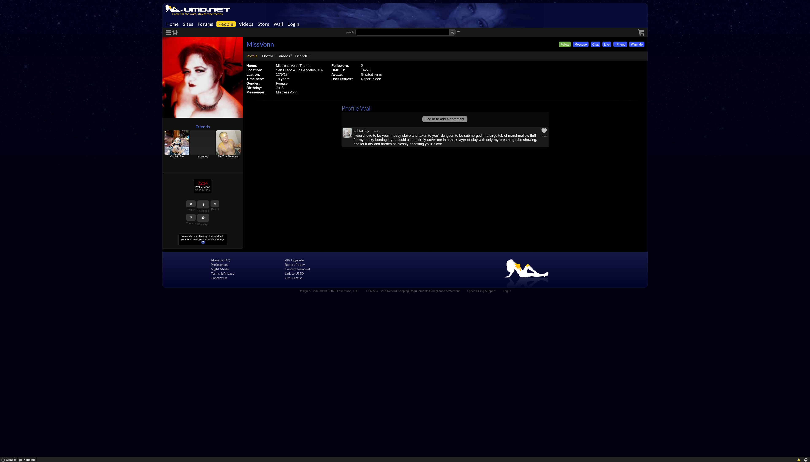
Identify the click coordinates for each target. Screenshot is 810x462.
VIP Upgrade (294, 260)
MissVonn (260, 44)
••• (458, 32)
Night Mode (220, 269)
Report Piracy (295, 264)
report (378, 74)
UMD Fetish (293, 278)
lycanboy (203, 156)
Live (607, 44)
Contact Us (219, 278)
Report (544, 136)
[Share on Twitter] (191, 204)
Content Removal (297, 269)
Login (293, 24)
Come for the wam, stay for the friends (197, 14)
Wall (278, 24)
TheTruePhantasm (228, 156)
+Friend (620, 44)
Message (581, 44)
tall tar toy (361, 131)
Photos (268, 56)
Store (264, 24)
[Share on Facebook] (203, 204)
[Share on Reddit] (215, 204)
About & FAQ (220, 260)
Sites (188, 24)
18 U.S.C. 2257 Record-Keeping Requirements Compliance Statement (413, 291)
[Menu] (169, 32)
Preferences (219, 264)
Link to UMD (294, 273)
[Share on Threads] (191, 217)
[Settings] (175, 32)
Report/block (371, 79)
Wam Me (637, 44)
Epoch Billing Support (481, 291)
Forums (205, 24)
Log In (507, 291)
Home (172, 24)
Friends (203, 126)
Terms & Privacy (222, 273)
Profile (252, 56)
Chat (595, 44)
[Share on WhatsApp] (203, 218)
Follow (564, 44)
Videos (246, 24)
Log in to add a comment (444, 119)
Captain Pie (177, 156)
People (226, 24)
